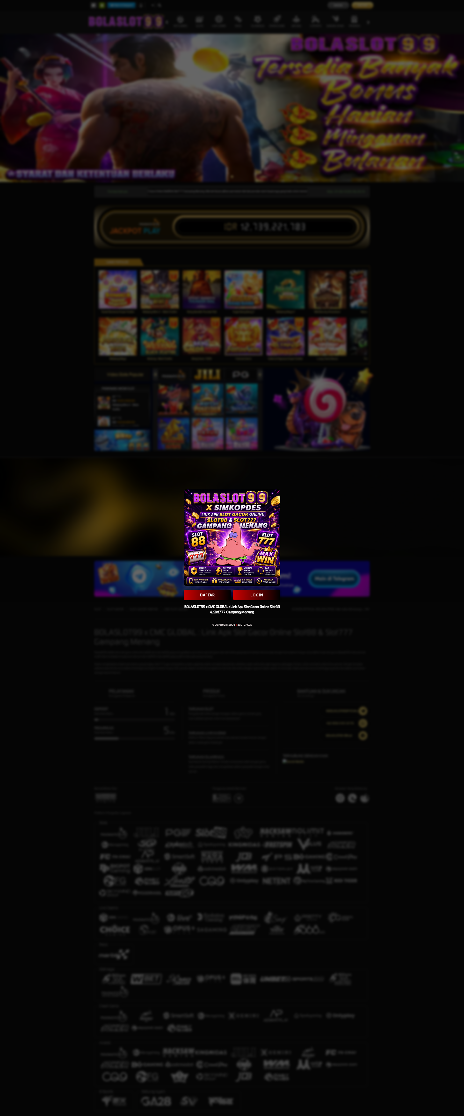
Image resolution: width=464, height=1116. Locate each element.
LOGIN (256, 595)
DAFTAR (207, 595)
